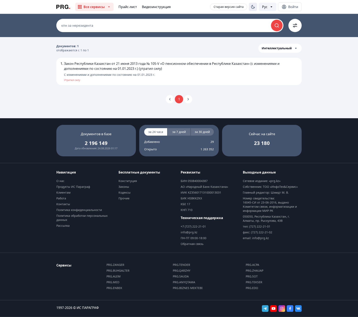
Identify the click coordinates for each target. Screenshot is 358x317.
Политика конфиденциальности (79, 210)
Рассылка (63, 226)
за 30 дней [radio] (202, 132)
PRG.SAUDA (181, 276)
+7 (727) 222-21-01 (193, 226)
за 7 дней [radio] (179, 132)
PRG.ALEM (113, 276)
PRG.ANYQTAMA (184, 282)
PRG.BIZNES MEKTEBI (188, 288)
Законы (124, 187)
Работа (61, 198)
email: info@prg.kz (256, 238)
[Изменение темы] (253, 7)
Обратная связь (192, 244)
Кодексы (125, 192)
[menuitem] (85, 181)
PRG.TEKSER (254, 282)
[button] (280, 48)
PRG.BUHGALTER (117, 270)
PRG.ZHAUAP (254, 270)
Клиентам (63, 192)
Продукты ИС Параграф (73, 187)
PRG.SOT (252, 276)
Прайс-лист (128, 7)
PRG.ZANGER (115, 265)
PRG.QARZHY (181, 270)
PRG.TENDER (181, 265)
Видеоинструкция (156, 7)
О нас (60, 181)
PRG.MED (112, 282)
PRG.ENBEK (114, 288)
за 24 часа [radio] (155, 132)
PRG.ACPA (252, 265)
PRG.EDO (252, 288)
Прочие (124, 198)
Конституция (128, 181)
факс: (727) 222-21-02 (257, 232)
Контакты (63, 204)
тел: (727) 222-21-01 (256, 226)
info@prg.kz (189, 232)
